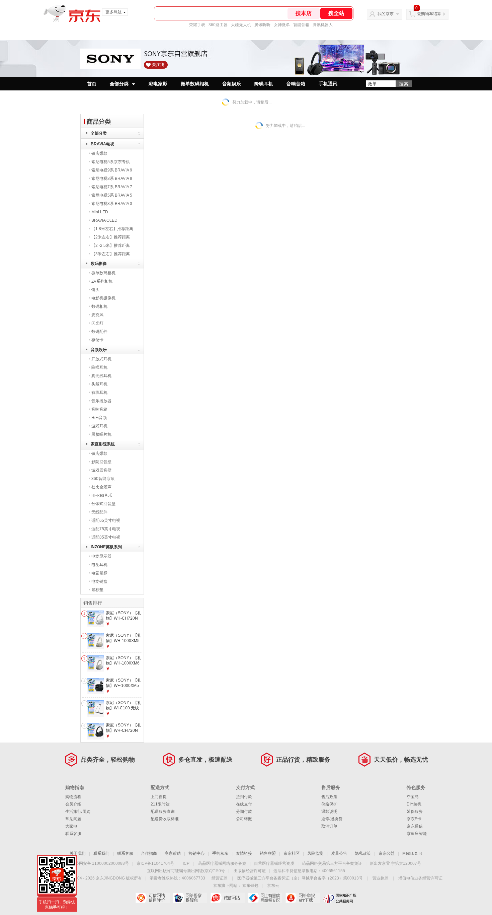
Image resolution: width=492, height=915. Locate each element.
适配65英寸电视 (105, 520)
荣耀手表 (197, 24)
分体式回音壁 (103, 503)
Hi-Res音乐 (101, 495)
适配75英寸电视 (105, 528)
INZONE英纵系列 (106, 547)
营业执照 (381, 878)
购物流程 (73, 796)
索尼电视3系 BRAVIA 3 (111, 203)
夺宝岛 (413, 796)
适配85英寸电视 (105, 537)
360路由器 (218, 24)
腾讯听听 (262, 24)
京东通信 (415, 826)
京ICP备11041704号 (155, 863)
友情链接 (244, 853)
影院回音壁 (101, 462)
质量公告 (339, 853)
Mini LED (99, 212)
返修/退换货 (331, 819)
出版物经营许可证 (250, 870)
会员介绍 (73, 804)
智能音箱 (301, 24)
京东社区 (291, 853)
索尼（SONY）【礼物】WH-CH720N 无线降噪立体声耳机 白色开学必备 (124, 621)
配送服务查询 (163, 811)
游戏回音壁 (101, 470)
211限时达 (160, 804)
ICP (186, 863)
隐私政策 (363, 853)
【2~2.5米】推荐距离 (110, 245)
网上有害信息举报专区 (265, 898)
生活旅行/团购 (77, 811)
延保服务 (415, 811)
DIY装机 (414, 804)
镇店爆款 (99, 153)
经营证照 (220, 878)
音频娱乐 (231, 83)
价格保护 (329, 804)
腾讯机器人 (323, 24)
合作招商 (149, 853)
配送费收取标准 (165, 819)
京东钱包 (250, 885)
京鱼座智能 (417, 833)
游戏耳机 (99, 426)
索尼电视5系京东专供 (110, 161)
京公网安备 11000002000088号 (100, 863)
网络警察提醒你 (190, 898)
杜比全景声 (101, 487)
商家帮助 (173, 853)
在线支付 (244, 804)
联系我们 (101, 853)
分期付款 (244, 811)
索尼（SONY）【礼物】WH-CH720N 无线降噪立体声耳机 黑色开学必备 (124, 733)
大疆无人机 (241, 24)
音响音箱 (295, 83)
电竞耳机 (99, 564)
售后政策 (329, 796)
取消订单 (329, 826)
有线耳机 (99, 392)
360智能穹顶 (102, 478)
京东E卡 (414, 819)
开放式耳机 (101, 359)
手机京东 (220, 853)
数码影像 (99, 263)
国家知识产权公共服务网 (340, 898)
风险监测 (315, 853)
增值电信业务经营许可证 (420, 878)
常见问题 (73, 819)
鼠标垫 (97, 589)
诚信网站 (227, 898)
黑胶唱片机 (101, 434)
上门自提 (159, 796)
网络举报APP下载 (302, 898)
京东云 (273, 885)
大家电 (71, 826)
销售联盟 (268, 853)
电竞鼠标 (99, 573)
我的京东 (386, 13)
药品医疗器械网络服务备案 (222, 863)
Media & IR (412, 853)
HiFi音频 (99, 417)
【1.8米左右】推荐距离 (112, 228)
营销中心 (196, 853)
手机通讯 (328, 83)
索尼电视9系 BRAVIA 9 (111, 170)
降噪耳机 (263, 83)
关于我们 (78, 853)
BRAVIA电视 (102, 144)
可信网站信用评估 (152, 898)
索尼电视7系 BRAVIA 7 (111, 187)
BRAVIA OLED (104, 220)
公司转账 (244, 819)
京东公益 (387, 853)
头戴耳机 (99, 384)
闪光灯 (97, 323)
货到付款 (244, 796)
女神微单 (282, 24)
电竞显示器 (101, 556)
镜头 (95, 289)
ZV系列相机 (101, 281)
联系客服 (73, 833)
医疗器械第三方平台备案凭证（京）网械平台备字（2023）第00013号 (300, 878)
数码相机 (99, 306)
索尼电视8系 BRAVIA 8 (111, 178)
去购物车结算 (429, 13)
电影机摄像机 (103, 298)
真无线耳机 (101, 375)
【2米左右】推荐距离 (110, 237)
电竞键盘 (99, 581)
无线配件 (99, 512)
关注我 (158, 64)
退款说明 (329, 811)
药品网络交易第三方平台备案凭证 (332, 863)
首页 (91, 83)
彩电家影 (158, 83)
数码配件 (99, 331)
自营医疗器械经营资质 (274, 863)
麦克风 (97, 314)
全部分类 (119, 83)
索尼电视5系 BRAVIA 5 (111, 195)
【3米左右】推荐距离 (110, 254)
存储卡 (97, 340)
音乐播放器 (101, 401)
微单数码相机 (195, 83)
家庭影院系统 (103, 444)
